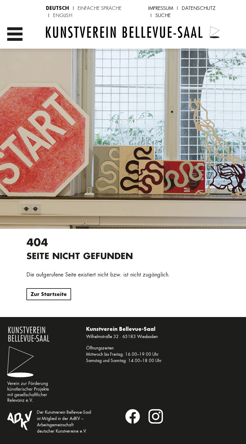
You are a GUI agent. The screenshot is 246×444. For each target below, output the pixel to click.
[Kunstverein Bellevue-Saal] (215, 34)
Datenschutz (199, 8)
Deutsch (57, 8)
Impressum (160, 8)
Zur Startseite (49, 294)
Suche (163, 15)
